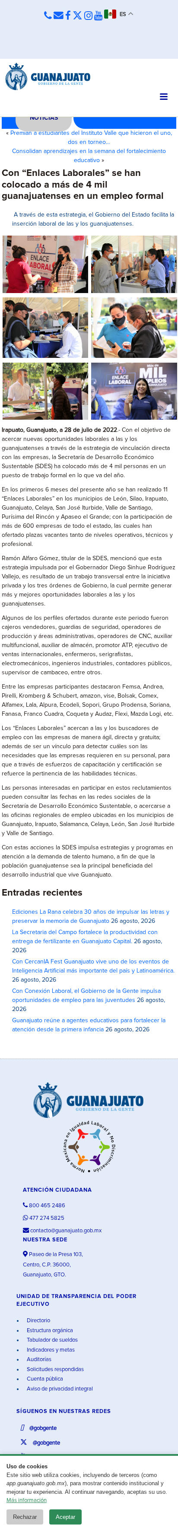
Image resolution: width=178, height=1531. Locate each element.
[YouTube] (98, 16)
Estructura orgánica (49, 1330)
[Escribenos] (59, 16)
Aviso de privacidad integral (59, 1389)
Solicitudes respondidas (54, 1369)
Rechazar (25, 1517)
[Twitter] (78, 16)
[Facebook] (68, 16)
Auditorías (38, 1359)
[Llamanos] (48, 16)
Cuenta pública (44, 1379)
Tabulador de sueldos (51, 1340)
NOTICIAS (44, 118)
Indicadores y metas (50, 1350)
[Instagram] (88, 16)
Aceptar (65, 1517)
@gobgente (42, 1428)
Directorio (37, 1321)
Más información (26, 1500)
